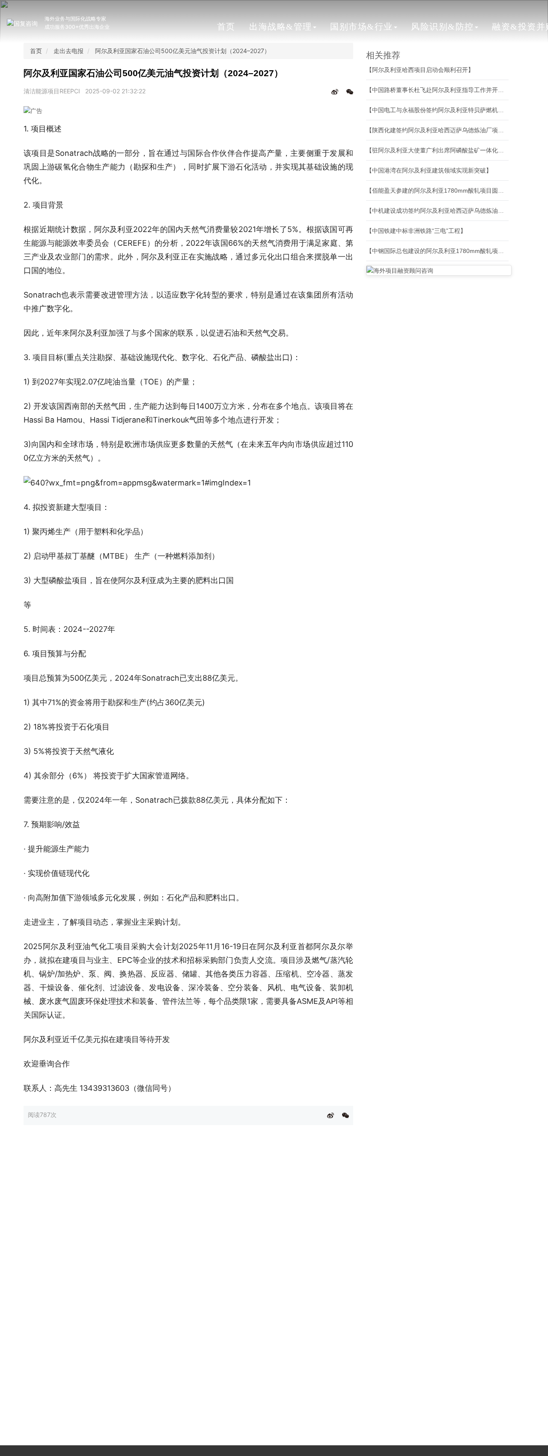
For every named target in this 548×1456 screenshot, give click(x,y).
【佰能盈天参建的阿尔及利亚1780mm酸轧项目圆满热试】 (444, 190)
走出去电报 (68, 50)
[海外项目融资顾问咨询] (439, 270)
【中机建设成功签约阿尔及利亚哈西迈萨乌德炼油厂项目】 (444, 210)
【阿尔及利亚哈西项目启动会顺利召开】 (420, 69)
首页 (226, 26)
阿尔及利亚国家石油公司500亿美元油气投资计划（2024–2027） (182, 50)
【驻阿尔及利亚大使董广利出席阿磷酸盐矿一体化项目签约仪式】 (453, 150)
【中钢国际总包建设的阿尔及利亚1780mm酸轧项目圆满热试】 (450, 250)
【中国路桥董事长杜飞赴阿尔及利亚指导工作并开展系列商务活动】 (456, 89)
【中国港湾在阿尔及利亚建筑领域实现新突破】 (429, 170)
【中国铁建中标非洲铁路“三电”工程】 (416, 230)
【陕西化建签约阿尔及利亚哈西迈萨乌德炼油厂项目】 (438, 130)
